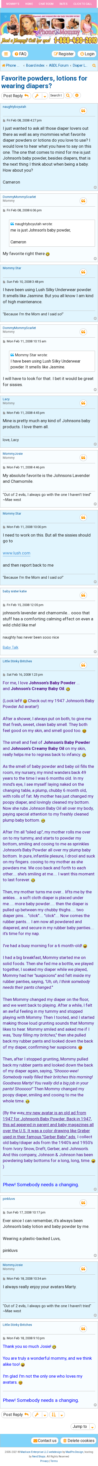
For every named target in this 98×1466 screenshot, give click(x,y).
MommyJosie (13, 454)
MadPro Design (74, 1452)
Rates (64, 4)
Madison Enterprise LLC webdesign (41, 1452)
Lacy (6, 399)
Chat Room (46, 4)
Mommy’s (13, 4)
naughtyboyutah (14, 107)
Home (29, 4)
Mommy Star (12, 268)
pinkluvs (9, 1199)
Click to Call (82, 4)
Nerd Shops (38, 1456)
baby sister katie (15, 591)
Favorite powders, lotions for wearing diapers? (44, 82)
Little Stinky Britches (17, 661)
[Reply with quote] (83, 110)
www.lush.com (16, 552)
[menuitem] (20, 53)
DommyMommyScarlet (19, 197)
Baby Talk (10, 647)
